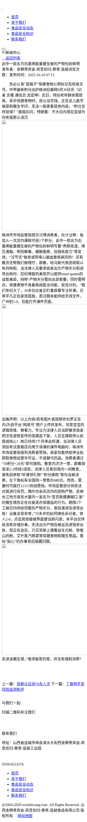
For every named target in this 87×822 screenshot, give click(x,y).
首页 (15, 17)
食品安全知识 (22, 34)
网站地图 (25, 816)
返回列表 (11, 58)
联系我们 (18, 39)
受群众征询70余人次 (33, 684)
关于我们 (18, 23)
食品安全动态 (22, 28)
